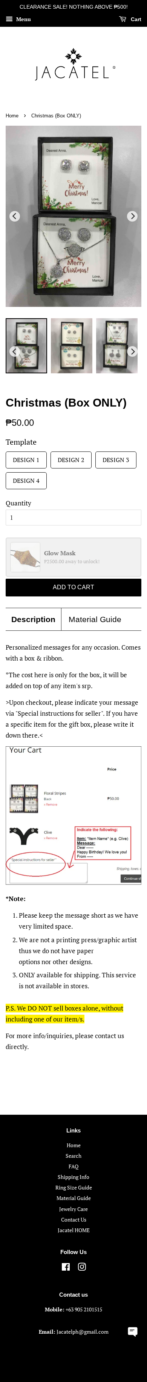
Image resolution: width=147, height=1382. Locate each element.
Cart (135, 19)
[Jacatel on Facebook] (65, 1268)
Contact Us (73, 1219)
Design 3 (116, 457)
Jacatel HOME (74, 1230)
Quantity (18, 503)
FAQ (73, 1166)
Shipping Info (73, 1176)
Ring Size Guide (73, 1187)
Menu (23, 19)
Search (73, 1155)
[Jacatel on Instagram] (82, 1268)
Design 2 (71, 457)
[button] (133, 1331)
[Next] (132, 216)
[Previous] (14, 216)
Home (12, 116)
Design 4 (26, 478)
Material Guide (95, 619)
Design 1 (26, 457)
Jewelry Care (73, 1209)
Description (33, 619)
